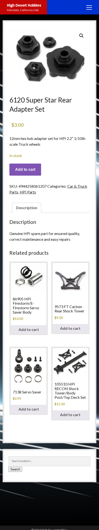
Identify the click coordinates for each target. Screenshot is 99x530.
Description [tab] (26, 207)
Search (15, 469)
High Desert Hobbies (24, 5)
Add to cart (25, 169)
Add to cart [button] (29, 329)
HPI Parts (28, 192)
